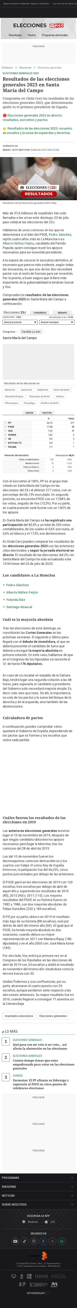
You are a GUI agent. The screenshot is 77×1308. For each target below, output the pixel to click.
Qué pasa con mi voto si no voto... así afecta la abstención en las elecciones (40, 1047)
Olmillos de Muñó (50, 403)
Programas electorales (55, 35)
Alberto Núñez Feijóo (18, 243)
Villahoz (60, 396)
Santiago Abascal (19, 607)
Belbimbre (43, 389)
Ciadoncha (26, 389)
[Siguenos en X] (52, 1241)
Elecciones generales (50, 67)
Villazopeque (11, 403)
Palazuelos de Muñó (39, 396)
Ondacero (7, 67)
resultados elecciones (19, 1016)
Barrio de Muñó (62, 389)
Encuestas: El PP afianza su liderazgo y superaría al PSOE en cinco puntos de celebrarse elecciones (41, 1084)
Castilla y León (31, 331)
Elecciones (25, 67)
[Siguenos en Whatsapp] (62, 1241)
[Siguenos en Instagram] (34, 1241)
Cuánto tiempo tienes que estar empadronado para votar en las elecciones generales (43, 1064)
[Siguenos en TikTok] (24, 1241)
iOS (52, 1222)
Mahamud (10, 389)
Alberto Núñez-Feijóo (22, 592)
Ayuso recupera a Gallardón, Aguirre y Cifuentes (26, 4)
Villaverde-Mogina (14, 396)
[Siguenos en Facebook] (43, 1241)
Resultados (15, 35)
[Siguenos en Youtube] (15, 1241)
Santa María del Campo (20, 338)
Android (32, 1222)
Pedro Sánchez (60, 234)
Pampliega (29, 403)
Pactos (32, 35)
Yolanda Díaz (15, 600)
